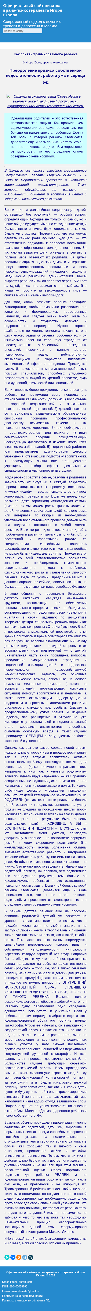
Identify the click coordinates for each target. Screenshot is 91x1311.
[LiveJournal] (30, 1257)
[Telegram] (24, 1257)
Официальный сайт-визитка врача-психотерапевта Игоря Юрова (32, 10)
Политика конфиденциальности (22, 1295)
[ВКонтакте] (12, 1257)
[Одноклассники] (18, 1257)
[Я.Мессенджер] (7, 1257)
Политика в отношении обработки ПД (26, 1300)
